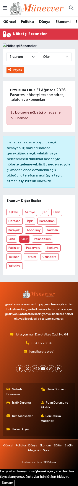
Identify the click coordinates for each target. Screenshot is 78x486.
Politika (27, 22)
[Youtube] (43, 368)
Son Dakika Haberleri (51, 418)
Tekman (13, 256)
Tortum (31, 256)
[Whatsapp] (50, 368)
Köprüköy (34, 230)
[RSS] (58, 368)
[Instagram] (35, 368)
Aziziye (30, 212)
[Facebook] (19, 368)
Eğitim (58, 445)
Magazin (34, 450)
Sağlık (69, 445)
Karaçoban (47, 221)
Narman (52, 230)
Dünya (44, 22)
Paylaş (17, 70)
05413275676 (41, 343)
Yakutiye (14, 265)
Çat (44, 212)
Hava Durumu (56, 389)
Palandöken (42, 239)
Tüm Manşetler (22, 416)
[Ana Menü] (5, 8)
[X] (27, 368)
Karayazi (14, 230)
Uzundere (49, 256)
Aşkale (13, 212)
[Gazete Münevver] (37, 8)
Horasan (14, 221)
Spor (46, 450)
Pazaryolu (33, 247)
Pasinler (14, 247)
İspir (30, 221)
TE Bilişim (49, 462)
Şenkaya (52, 247)
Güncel (9, 22)
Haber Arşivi (20, 429)
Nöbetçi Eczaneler (15, 392)
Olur (24, 239)
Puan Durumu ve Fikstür (55, 405)
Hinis (57, 212)
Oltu (11, 239)
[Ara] (71, 8)
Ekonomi (62, 22)
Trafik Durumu (21, 402)
